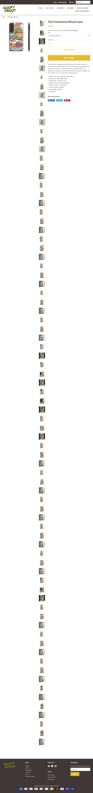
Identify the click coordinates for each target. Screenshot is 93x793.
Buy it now (69, 58)
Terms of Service (52, 777)
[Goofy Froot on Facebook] (52, 766)
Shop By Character (83, 8)
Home (4, 17)
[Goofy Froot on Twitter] (49, 766)
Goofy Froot (46, 786)
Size (49, 32)
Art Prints (27, 768)
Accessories (60, 8)
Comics (27, 774)
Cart (72, 2)
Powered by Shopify (54, 786)
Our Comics (70, 8)
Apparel (41, 8)
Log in (55, 2)
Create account (63, 2)
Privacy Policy (51, 775)
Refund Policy (51, 779)
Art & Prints (50, 8)
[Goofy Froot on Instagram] (55, 766)
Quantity (50, 39)
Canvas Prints (28, 770)
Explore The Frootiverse (82, 11)
